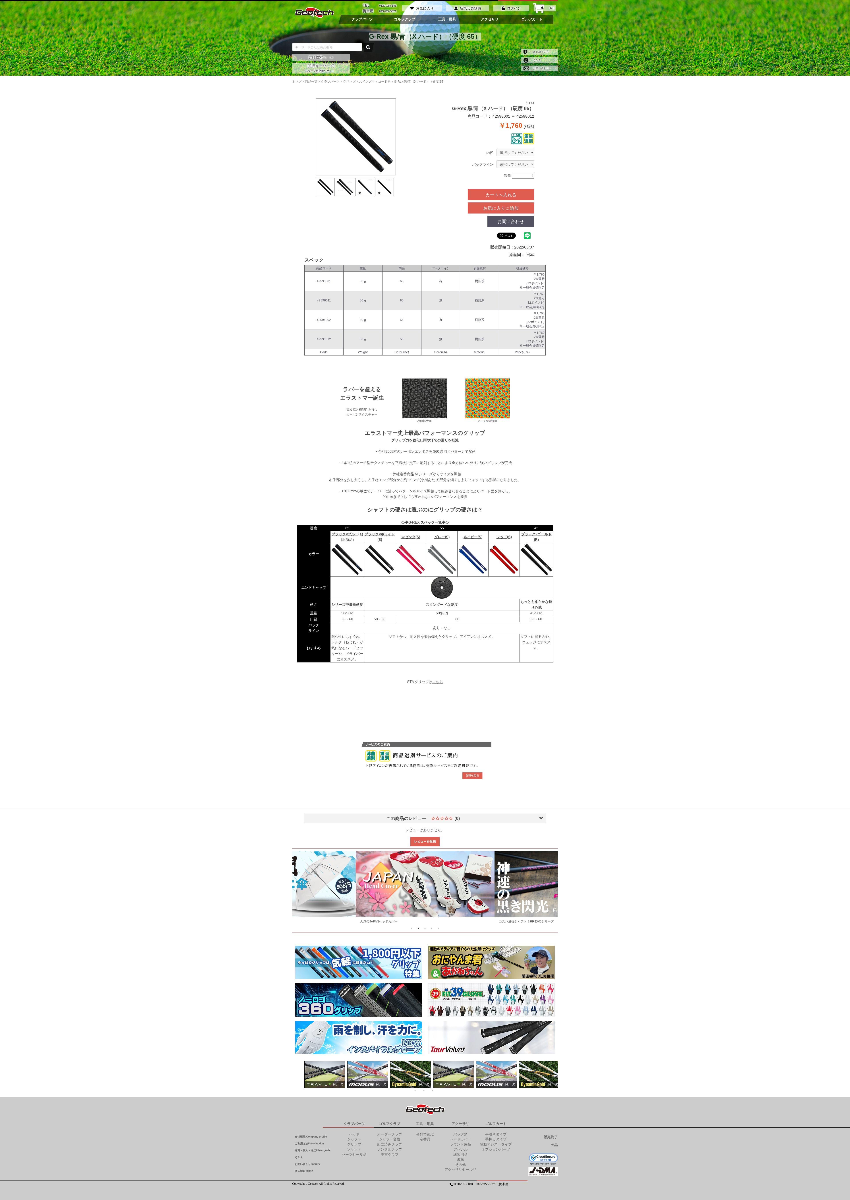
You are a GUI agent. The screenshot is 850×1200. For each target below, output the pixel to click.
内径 (489, 153)
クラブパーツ (362, 19)
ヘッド (354, 1134)
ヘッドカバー (460, 1139)
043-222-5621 (387, 11)
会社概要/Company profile (311, 1136)
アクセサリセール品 (460, 1169)
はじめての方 (540, 51)
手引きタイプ (495, 1134)
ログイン (514, 8)
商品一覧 (311, 81)
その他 (460, 1165)
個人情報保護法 (304, 1171)
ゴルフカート (532, 19)
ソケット (354, 1149)
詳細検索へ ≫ (321, 57)
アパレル (460, 1149)
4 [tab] (431, 928)
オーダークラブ (389, 1134)
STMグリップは (425, 682)
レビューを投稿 (425, 841)
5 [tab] (438, 928)
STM (530, 103)
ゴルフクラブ (404, 19)
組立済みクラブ (389, 1144)
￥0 (547, 8)
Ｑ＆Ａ (536, 60)
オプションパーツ (496, 1149)
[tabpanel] (425, 888)
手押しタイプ (495, 1139)
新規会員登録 (470, 8)
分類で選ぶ (425, 1134)
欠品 (554, 1145)
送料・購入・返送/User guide (312, 1150)
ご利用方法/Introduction (309, 1143)
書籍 (460, 1159)
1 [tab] (412, 928)
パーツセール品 (354, 1154)
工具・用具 (447, 19)
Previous (304, 888)
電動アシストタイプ (496, 1144)
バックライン (482, 164)
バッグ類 (460, 1134)
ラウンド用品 (460, 1144)
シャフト (354, 1139)
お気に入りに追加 (501, 208)
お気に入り (425, 8)
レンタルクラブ (389, 1149)
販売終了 (551, 1137)
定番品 (425, 1139)
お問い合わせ (540, 68)
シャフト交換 (389, 1139)
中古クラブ (389, 1154)
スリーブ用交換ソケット (319, 70)
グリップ (354, 1144)
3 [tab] (425, 928)
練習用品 (460, 1154)
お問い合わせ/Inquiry (307, 1164)
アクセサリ (489, 19)
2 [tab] (418, 928)
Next (546, 888)
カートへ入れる (500, 194)
